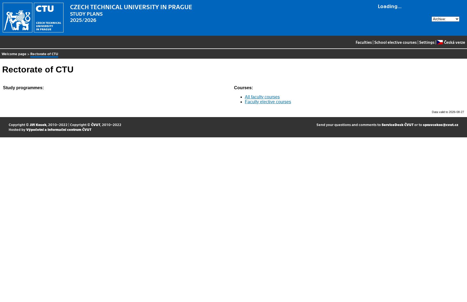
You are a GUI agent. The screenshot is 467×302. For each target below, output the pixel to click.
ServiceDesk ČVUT (397, 124)
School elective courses (395, 42)
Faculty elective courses (268, 101)
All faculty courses (262, 97)
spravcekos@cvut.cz (440, 124)
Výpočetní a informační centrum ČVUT (58, 129)
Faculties (364, 42)
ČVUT (95, 124)
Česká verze (454, 42)
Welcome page (14, 54)
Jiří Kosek (38, 124)
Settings (427, 42)
